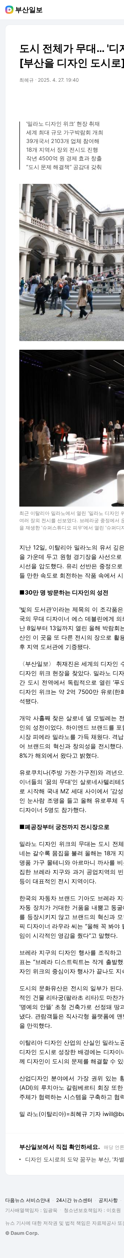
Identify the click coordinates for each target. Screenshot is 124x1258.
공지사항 (108, 1200)
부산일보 (29, 9)
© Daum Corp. (22, 1233)
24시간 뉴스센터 (74, 1200)
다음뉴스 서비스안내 (27, 1200)
